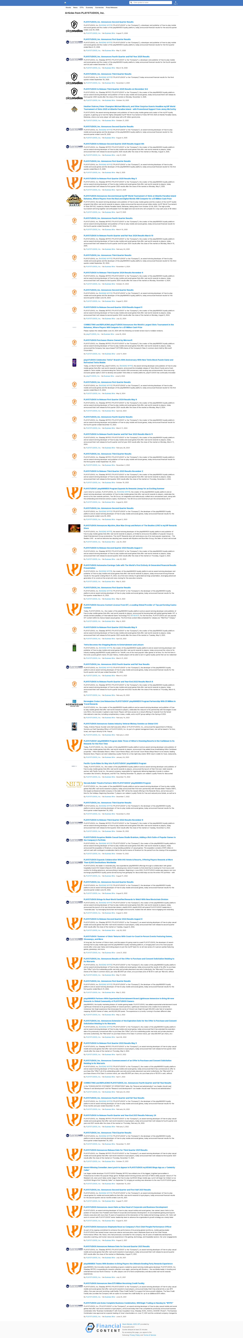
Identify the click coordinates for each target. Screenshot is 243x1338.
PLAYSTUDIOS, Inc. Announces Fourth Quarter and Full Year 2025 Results (117, 56)
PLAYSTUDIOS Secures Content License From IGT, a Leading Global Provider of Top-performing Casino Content (130, 606)
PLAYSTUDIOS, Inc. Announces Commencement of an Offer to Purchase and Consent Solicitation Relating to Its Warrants (127, 1061)
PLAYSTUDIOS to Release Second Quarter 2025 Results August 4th (114, 144)
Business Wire (110, 33)
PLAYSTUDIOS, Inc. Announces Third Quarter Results (107, 74)
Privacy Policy (135, 1335)
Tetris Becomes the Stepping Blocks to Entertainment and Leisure (114, 645)
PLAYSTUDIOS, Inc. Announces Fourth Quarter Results (108, 218)
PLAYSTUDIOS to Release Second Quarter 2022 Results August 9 (113, 919)
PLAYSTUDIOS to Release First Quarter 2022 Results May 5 (110, 1043)
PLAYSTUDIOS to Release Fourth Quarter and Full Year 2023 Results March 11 (118, 434)
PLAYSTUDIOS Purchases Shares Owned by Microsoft (108, 340)
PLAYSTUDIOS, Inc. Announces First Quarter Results (107, 39)
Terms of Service (150, 1335)
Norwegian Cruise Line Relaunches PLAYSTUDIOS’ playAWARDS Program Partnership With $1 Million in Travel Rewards (130, 702)
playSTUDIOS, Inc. (93, 334)
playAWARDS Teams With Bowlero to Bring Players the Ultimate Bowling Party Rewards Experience (128, 1264)
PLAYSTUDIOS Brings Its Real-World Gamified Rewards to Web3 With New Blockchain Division (126, 899)
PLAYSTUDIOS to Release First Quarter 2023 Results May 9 (110, 627)
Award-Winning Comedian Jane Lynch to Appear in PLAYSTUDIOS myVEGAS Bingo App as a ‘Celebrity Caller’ (129, 1168)
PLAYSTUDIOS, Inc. (93, 33)
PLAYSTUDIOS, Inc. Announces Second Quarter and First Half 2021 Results (117, 1190)
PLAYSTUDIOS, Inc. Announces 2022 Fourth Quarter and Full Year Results (117, 664)
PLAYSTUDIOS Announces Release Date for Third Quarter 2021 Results (116, 1150)
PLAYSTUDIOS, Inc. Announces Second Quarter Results (109, 22)
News (75, 7)
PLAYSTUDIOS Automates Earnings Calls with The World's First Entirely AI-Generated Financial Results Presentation (130, 566)
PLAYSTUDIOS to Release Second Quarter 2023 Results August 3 (113, 548)
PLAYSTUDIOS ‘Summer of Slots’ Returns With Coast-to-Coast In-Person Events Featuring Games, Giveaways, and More (128, 937)
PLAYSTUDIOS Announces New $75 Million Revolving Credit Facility (114, 1283)
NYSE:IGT (135, 616)
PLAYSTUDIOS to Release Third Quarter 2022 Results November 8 (113, 820)
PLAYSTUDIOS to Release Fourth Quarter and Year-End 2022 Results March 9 (118, 681)
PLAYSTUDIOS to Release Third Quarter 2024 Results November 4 (113, 272)
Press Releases (111, 7)
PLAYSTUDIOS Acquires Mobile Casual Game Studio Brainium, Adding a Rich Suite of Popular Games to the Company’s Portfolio (130, 838)
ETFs (82, 7)
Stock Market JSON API (131, 1324)
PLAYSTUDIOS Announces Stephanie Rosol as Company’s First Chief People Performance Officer (127, 1227)
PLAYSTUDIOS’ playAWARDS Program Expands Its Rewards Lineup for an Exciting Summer (124, 488)
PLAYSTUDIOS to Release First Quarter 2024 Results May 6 (110, 399)
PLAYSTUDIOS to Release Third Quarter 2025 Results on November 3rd (116, 89)
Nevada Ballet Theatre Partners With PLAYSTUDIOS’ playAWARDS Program (117, 783)
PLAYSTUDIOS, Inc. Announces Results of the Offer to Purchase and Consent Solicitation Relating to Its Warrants (129, 960)
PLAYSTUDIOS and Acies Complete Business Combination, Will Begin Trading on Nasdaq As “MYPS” (128, 1303)
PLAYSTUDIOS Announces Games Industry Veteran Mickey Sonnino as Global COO (121, 724)
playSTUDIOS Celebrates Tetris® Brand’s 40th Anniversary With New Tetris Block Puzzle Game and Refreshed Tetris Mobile (128, 361)
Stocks (68, 7)
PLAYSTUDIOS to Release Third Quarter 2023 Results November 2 (113, 471)
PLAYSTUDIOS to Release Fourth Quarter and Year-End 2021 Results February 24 (120, 1115)
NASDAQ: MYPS (105, 25)
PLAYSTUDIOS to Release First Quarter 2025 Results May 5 (110, 178)
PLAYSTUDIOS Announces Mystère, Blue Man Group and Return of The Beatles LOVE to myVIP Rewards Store (130, 526)
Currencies (99, 7)
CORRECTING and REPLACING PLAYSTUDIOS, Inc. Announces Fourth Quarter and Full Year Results (127, 1083)
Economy (89, 7)
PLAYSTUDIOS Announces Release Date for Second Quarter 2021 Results (117, 1246)
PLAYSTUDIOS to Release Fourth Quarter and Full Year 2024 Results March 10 (118, 235)
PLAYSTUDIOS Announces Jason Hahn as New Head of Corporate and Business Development (126, 1207)
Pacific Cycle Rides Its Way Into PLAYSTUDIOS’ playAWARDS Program (115, 763)
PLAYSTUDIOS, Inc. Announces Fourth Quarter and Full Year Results (114, 1098)
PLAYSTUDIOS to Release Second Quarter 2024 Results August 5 (113, 307)
